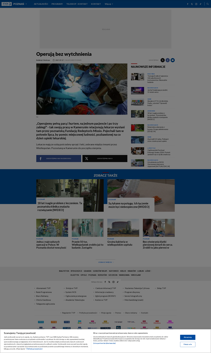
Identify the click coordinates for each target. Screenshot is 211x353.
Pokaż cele (188, 344)
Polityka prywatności (34, 349)
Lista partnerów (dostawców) (104, 343)
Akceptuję (188, 337)
